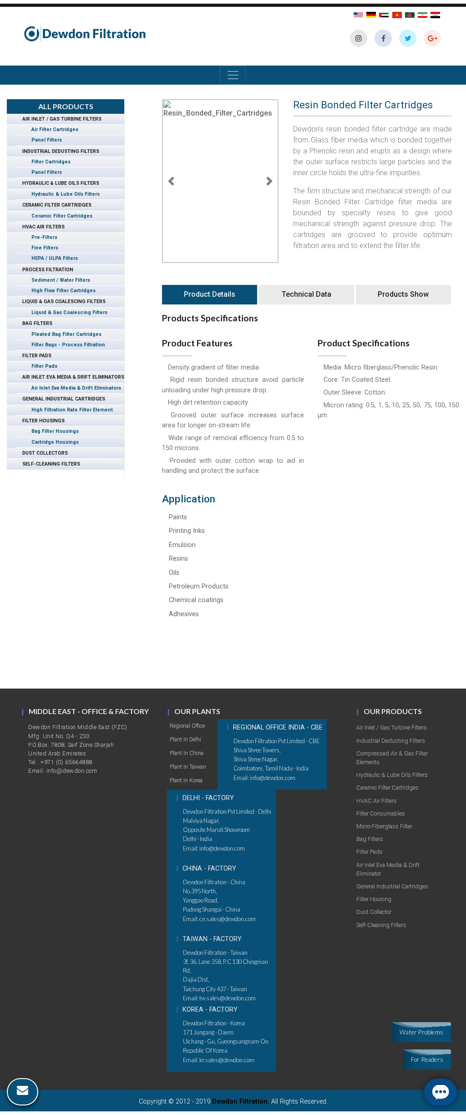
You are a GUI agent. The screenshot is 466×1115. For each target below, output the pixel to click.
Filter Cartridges (48, 162)
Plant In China (186, 753)
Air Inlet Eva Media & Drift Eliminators (70, 377)
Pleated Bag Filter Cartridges (63, 334)
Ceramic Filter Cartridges (53, 205)
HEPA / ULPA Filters (51, 258)
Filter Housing (373, 899)
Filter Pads (33, 356)
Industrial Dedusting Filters (57, 151)
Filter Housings (40, 421)
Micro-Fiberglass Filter (384, 826)
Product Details (209, 294)
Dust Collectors (42, 453)
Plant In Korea (186, 780)
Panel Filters (43, 140)
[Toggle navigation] (233, 75)
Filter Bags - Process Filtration (65, 345)
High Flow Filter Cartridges (60, 291)
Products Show (403, 294)
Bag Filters (34, 323)
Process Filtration (44, 270)
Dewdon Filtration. (240, 1101)
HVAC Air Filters (40, 227)
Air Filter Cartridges (51, 129)
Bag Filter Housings (52, 431)
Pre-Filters (41, 237)
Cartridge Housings (52, 442)
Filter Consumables (380, 813)
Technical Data (306, 294)
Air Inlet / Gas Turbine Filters (58, 119)
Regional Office (187, 726)
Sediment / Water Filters (57, 280)
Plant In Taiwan (188, 767)
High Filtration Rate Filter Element (69, 410)
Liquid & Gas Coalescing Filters (61, 301)
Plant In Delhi (185, 739)
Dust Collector (373, 911)
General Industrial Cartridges (60, 399)
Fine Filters (41, 248)
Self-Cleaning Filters (48, 464)
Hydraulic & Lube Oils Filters (57, 183)
